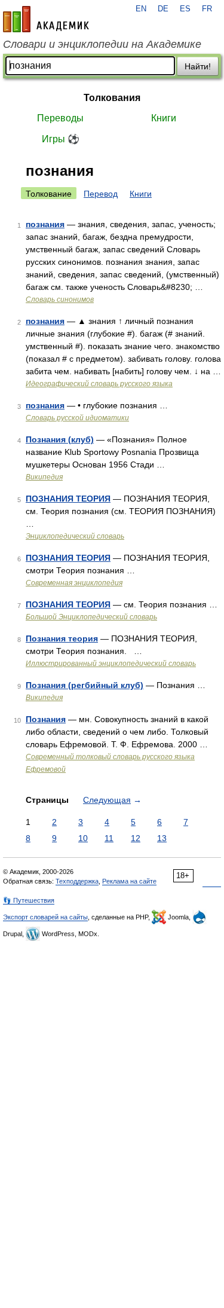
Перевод (101, 193)
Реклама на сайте (129, 881)
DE (163, 9)
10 (83, 838)
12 (135, 838)
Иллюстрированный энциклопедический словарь (111, 663)
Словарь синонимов (60, 299)
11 (109, 838)
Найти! (198, 66)
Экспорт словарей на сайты (45, 917)
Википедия (44, 477)
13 (162, 838)
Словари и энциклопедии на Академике (102, 44)
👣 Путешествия (28, 900)
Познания (46, 719)
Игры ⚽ (60, 139)
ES (185, 9)
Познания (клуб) (60, 439)
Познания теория (62, 638)
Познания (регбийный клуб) (84, 685)
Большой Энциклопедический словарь (91, 617)
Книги (163, 118)
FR (207, 9)
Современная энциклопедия (74, 583)
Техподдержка (77, 881)
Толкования (112, 98)
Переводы (60, 118)
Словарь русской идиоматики (77, 418)
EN (141, 9)
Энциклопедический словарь (75, 536)
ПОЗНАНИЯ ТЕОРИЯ (68, 498)
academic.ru (46, 19)
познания (45, 224)
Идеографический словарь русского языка (99, 384)
